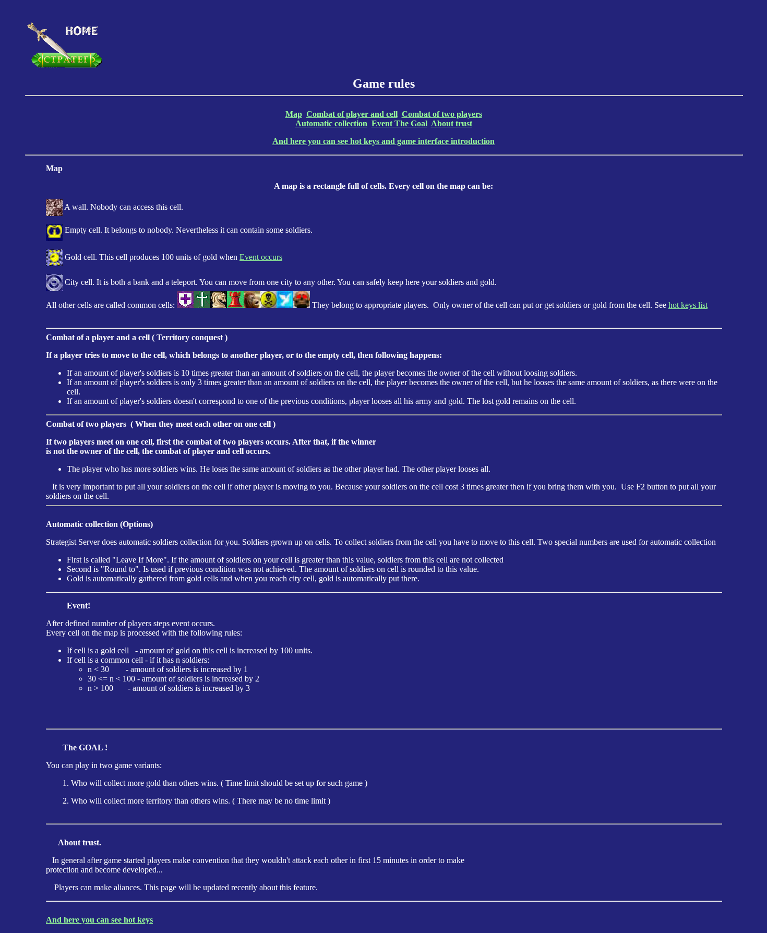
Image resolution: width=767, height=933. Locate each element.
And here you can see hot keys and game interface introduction (383, 141)
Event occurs (260, 257)
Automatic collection (331, 123)
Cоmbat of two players (442, 114)
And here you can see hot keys (99, 919)
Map (293, 114)
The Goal (410, 123)
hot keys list (688, 305)
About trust (451, 123)
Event (382, 123)
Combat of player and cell (352, 114)
